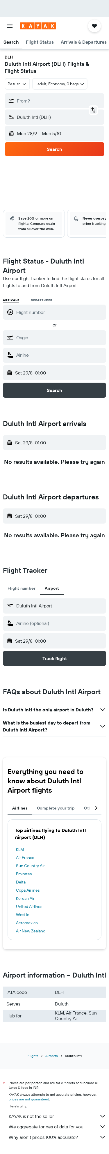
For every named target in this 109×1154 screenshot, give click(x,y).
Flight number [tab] (21, 588)
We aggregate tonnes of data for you (46, 1127)
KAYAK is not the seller (31, 1116)
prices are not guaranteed (29, 1099)
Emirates (24, 873)
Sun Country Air (30, 865)
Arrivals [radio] (11, 300)
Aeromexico (27, 922)
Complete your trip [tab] (56, 808)
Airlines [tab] (20, 808)
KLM (20, 849)
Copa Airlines (28, 890)
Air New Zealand (30, 931)
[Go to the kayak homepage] (38, 25)
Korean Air (25, 898)
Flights (33, 1056)
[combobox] (60, 337)
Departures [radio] (41, 300)
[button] (9, 26)
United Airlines (29, 906)
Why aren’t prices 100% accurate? (43, 1137)
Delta (21, 882)
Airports (51, 1056)
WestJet (23, 914)
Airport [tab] (52, 588)
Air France (25, 857)
